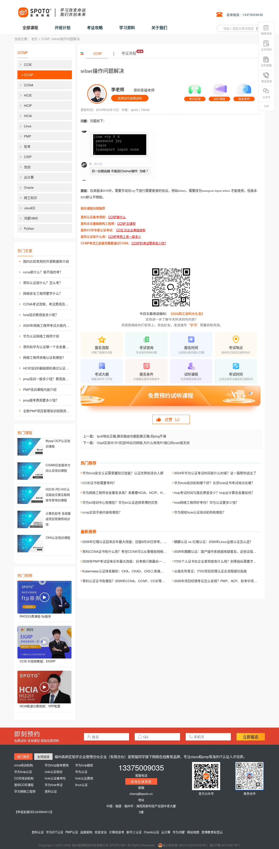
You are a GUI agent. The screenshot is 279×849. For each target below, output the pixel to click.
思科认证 (51, 791)
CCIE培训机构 (24, 778)
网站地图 (193, 832)
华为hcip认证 (23, 771)
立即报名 (251, 737)
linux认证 (81, 785)
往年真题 (266, 65)
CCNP (45, 39)
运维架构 (86, 832)
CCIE (28, 64)
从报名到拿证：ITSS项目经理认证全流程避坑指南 (210, 571)
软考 (27, 146)
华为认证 (81, 771)
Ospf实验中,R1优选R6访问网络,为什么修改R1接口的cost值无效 (143, 442)
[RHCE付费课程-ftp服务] (44, 597)
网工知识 (30, 197)
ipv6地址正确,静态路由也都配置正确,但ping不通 (131, 436)
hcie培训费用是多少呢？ (40, 314)
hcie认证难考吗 (55, 778)
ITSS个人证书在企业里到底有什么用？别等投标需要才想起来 (218, 561)
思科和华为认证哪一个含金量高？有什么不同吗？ (47, 346)
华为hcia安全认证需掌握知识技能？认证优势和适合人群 (122, 473)
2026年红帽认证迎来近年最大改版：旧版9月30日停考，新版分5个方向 (133, 541)
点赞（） (173, 419)
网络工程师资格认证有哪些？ (44, 357)
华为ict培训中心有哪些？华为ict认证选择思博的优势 (120, 502)
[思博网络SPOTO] (52, 10)
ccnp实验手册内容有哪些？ (102, 512)
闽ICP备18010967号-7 (224, 845)
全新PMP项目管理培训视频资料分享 (47, 410)
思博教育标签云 (212, 832)
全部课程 (30, 28)
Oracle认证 (151, 832)
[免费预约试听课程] (171, 400)
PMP (27, 136)
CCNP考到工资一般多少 (124, 236)
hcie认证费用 (84, 778)
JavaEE (29, 208)
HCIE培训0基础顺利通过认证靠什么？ (47, 368)
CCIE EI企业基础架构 (130, 230)
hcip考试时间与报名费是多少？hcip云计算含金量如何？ (214, 492)
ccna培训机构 (23, 765)
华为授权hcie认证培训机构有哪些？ (200, 512)
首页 (34, 39)
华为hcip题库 (84, 765)
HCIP (28, 105)
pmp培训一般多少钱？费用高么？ (47, 378)
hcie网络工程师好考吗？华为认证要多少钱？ (206, 502)
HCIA (28, 115)
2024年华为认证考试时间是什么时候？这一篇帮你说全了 (215, 473)
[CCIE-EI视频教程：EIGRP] (44, 642)
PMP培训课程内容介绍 (39, 389)
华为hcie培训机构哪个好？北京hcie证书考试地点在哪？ (214, 482)
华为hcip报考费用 (57, 765)
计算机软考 (116, 832)
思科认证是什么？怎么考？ (42, 282)
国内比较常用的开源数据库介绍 (46, 261)
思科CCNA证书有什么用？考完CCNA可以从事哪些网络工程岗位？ (131, 551)
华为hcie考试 (54, 785)
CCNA (28, 85)
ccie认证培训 (53, 771)
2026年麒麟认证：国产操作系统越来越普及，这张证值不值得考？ (221, 551)
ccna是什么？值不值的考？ (43, 272)
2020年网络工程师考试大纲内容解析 (47, 325)
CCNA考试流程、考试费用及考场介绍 (47, 304)
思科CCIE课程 (24, 785)
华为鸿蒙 (179, 832)
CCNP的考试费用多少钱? (148, 243)
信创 (27, 167)
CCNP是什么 (117, 217)
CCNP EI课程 (126, 223)
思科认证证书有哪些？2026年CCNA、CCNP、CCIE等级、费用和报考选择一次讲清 (143, 580)
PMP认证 (71, 832)
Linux (28, 126)
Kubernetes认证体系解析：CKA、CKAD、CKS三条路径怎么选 (128, 571)
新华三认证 (134, 832)
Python (29, 228)
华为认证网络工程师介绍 (41, 336)
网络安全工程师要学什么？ (42, 293)
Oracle (29, 187)
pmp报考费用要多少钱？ (41, 400)
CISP (28, 156)
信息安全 (101, 832)
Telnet (145, 109)
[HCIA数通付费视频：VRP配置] (44, 687)
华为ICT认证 (54, 832)
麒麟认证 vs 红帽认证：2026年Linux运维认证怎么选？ (213, 541)
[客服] (194, 91)
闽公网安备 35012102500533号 (184, 845)
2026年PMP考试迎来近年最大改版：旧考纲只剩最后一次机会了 (128, 561)
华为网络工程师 (25, 791)
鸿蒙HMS (31, 218)
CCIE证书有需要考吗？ (99, 482)
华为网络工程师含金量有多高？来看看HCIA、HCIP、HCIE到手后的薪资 (135, 492)
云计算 (29, 177)
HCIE (28, 95)
